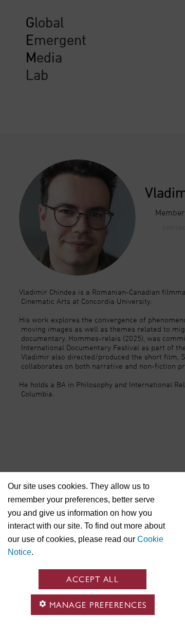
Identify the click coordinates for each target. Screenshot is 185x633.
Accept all (92, 579)
